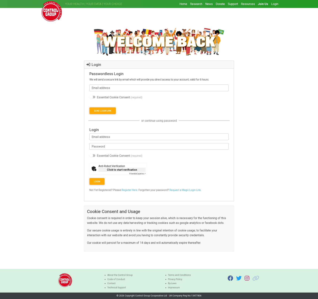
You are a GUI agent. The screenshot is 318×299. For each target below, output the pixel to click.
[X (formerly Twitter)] (239, 278)
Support (233, 4)
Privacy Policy (175, 279)
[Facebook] (230, 278)
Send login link (102, 111)
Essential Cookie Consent (119, 97)
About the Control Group (120, 275)
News (209, 4)
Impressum (174, 287)
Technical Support (116, 287)
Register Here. (130, 190)
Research (196, 4)
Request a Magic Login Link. (185, 190)
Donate (220, 4)
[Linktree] (255, 278)
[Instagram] (247, 278)
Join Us (263, 4)
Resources (248, 4)
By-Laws (172, 283)
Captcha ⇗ (137, 174)
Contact (111, 283)
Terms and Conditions (179, 275)
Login (274, 4)
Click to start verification (122, 169)
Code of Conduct (116, 279)
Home (183, 4)
